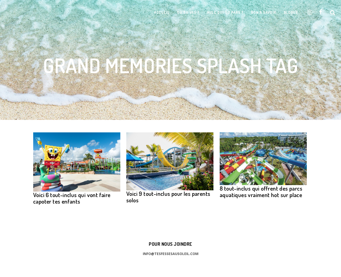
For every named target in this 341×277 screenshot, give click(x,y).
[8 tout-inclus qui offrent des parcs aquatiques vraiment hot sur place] (263, 158)
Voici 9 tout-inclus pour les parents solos (168, 197)
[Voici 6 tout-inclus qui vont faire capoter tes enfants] (76, 162)
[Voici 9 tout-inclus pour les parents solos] (169, 161)
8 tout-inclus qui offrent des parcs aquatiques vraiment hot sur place (261, 191)
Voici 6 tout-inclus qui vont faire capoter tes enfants (72, 198)
